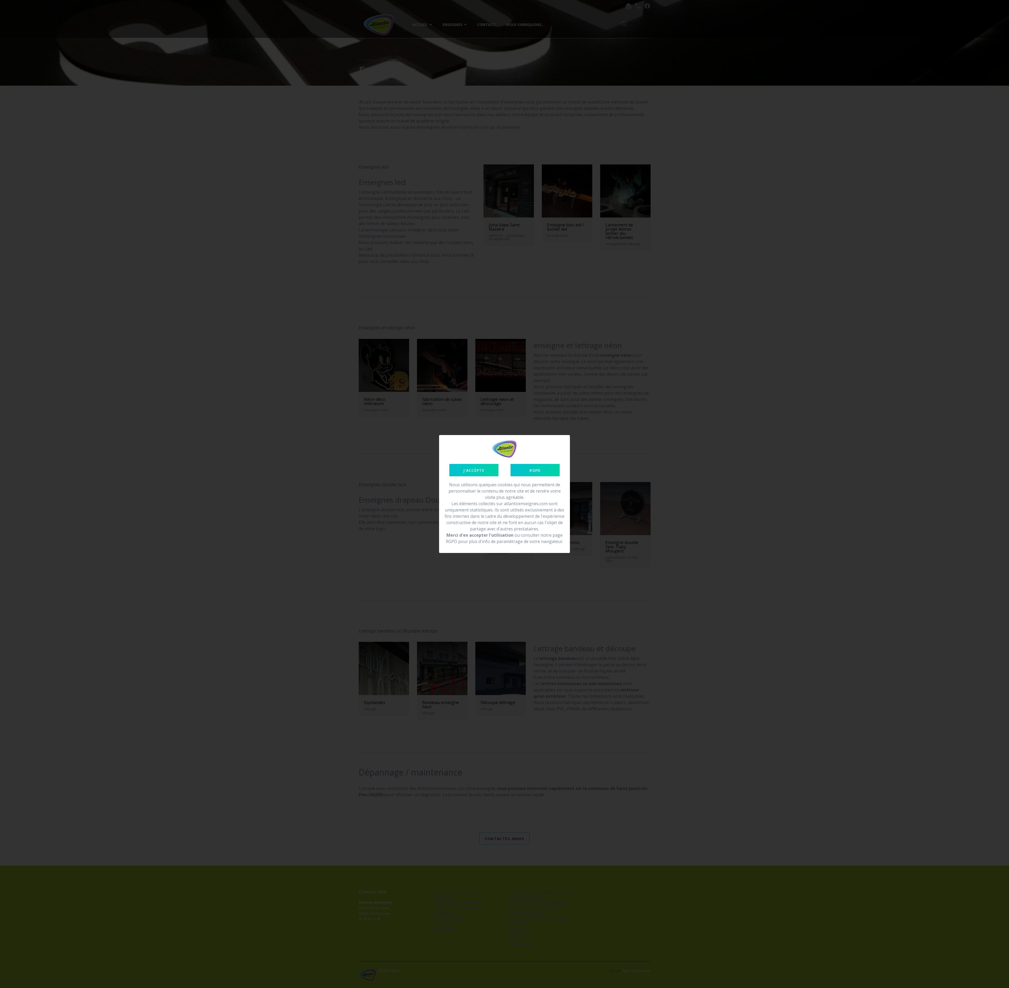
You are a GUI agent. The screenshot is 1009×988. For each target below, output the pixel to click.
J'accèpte (474, 470)
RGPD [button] (534, 470)
